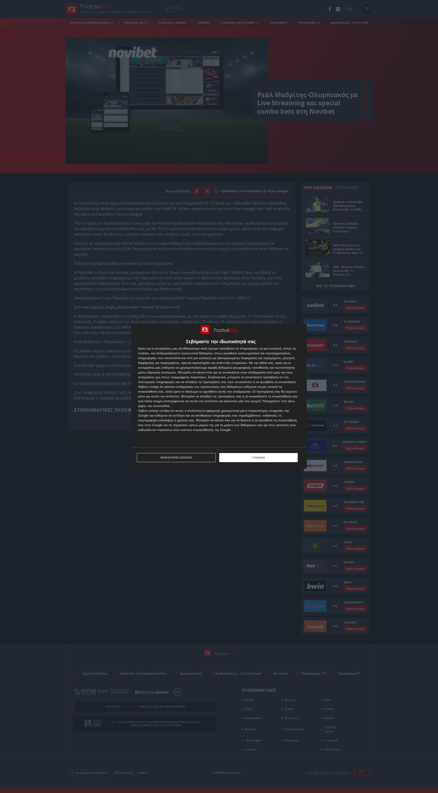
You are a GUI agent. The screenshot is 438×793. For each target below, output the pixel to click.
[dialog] (219, 396)
